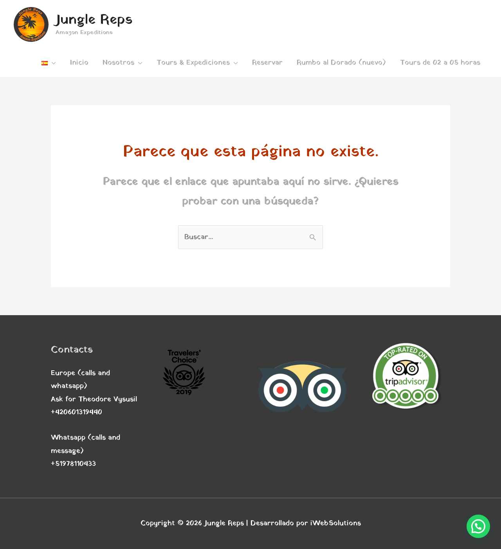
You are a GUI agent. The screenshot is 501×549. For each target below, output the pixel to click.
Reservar (267, 62)
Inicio (79, 62)
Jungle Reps (94, 20)
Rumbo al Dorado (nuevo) (341, 62)
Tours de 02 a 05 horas (440, 62)
